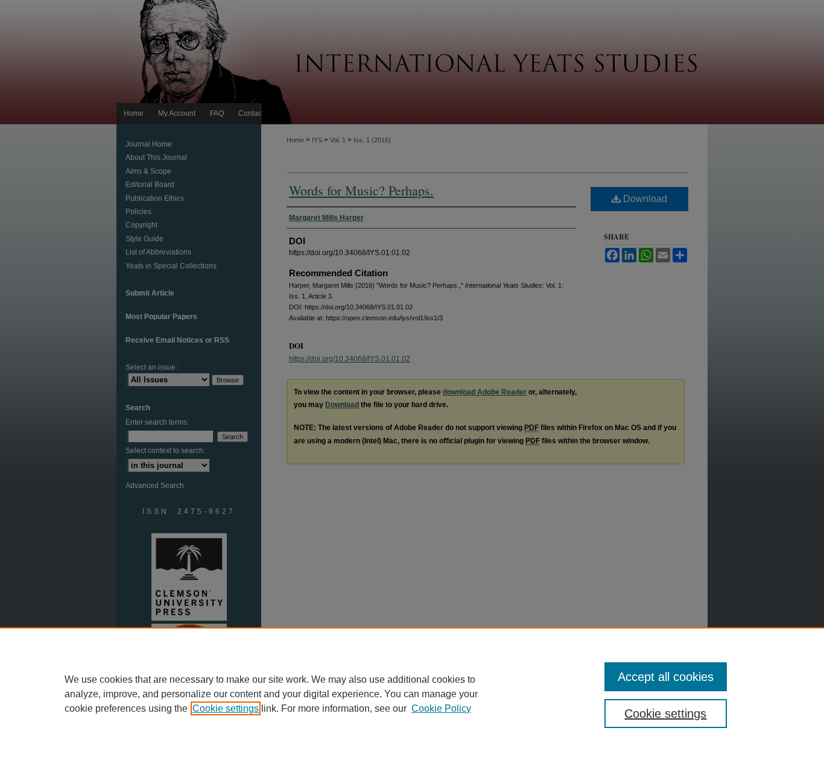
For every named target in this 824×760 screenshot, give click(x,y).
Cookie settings (225, 708)
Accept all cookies (666, 676)
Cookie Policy (441, 708)
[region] (412, 693)
